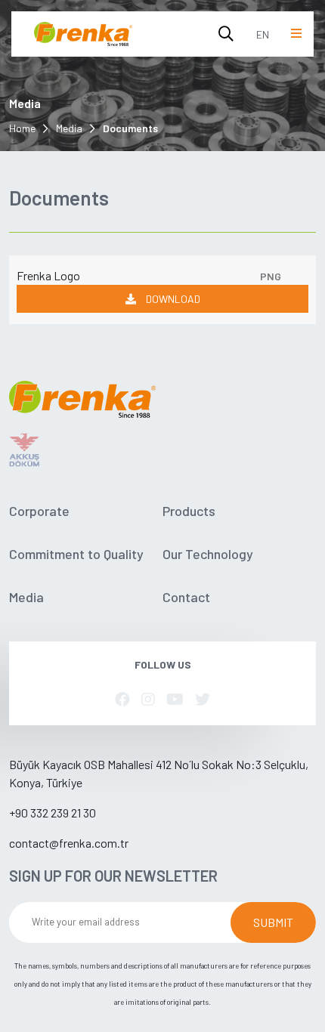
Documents (130, 128)
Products (188, 510)
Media (69, 128)
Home (22, 128)
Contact (186, 597)
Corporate (39, 510)
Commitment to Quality (76, 553)
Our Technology (207, 553)
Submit (273, 922)
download (172, 298)
